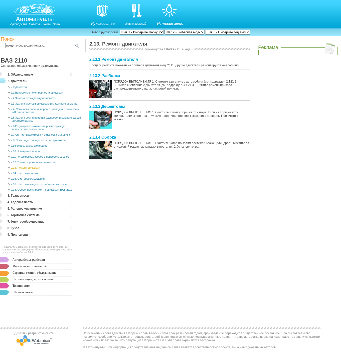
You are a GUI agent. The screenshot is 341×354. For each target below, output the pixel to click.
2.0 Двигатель (19, 87)
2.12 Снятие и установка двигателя (33, 162)
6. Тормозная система (23, 215)
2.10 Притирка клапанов (26, 151)
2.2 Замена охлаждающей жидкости (33, 98)
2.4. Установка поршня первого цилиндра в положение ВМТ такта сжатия (45, 111)
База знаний (135, 23)
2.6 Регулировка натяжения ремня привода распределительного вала (38, 128)
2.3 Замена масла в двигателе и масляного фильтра (44, 103)
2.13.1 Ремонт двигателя (113, 59)
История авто (170, 23)
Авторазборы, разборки (28, 259)
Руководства (103, 23)
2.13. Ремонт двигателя (25, 167)
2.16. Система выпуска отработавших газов (39, 184)
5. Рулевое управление (24, 208)
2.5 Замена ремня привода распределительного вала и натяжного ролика (46, 119)
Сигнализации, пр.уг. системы (32, 279)
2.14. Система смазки (24, 173)
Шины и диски (22, 292)
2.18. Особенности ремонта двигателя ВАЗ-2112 (41, 189)
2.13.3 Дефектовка (107, 106)
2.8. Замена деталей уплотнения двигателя (38, 140)
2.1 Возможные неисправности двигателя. (37, 92)
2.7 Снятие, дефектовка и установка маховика (40, 134)
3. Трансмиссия (18, 195)
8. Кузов (13, 228)
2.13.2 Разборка (104, 76)
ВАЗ (169, 49)
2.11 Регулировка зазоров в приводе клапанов (40, 156)
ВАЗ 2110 (14, 60)
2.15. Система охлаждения (28, 178)
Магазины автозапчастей (29, 266)
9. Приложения (18, 234)
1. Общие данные (20, 74)
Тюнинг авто (21, 285)
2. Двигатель (16, 81)
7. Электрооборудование (25, 221)
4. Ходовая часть (20, 202)
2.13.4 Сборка (102, 137)
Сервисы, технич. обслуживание (34, 272)
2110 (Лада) (183, 49)
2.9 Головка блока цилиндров (29, 145)
